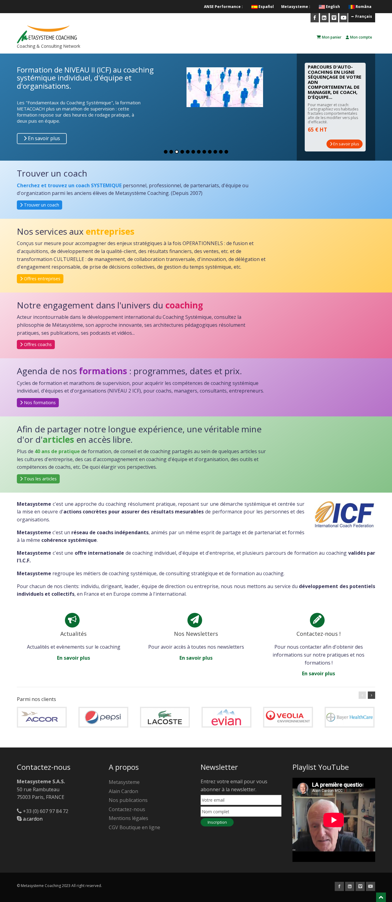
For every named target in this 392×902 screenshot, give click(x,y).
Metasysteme (124, 782)
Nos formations (39, 402)
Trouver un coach (41, 205)
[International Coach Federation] (344, 513)
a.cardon (33, 818)
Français (363, 16)
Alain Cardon (123, 791)
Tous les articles (40, 479)
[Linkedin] (324, 17)
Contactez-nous (127, 809)
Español (266, 6)
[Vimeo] (334, 17)
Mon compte (360, 37)
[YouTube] (343, 17)
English (333, 6)
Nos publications (128, 800)
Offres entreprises (41, 278)
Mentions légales (128, 818)
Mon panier (331, 37)
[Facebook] (315, 17)
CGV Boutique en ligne (134, 827)
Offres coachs (37, 344)
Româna (363, 6)
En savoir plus (43, 138)
